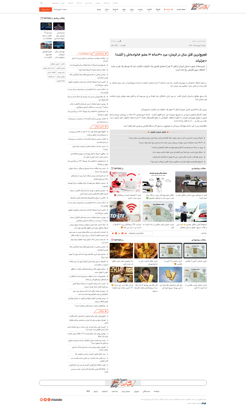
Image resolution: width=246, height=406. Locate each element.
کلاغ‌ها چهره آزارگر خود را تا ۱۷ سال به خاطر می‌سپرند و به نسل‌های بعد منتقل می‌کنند (88, 133)
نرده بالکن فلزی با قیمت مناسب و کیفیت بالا (90, 354)
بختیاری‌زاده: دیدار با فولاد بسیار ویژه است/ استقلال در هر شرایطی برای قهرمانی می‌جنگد (88, 278)
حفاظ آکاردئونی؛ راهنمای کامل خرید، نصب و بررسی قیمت (89, 370)
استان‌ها (115, 9)
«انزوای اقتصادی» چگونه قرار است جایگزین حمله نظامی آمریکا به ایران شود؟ (176, 161)
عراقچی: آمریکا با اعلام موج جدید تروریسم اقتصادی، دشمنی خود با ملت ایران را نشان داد (89, 155)
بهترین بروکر (61, 76)
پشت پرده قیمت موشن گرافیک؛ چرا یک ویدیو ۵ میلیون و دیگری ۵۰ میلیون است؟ (88, 341)
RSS (88, 391)
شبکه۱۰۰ (115, 3)
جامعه (168, 9)
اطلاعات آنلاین (200, 6)
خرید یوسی (61, 72)
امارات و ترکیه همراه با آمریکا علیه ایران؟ (92, 69)
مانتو (63, 64)
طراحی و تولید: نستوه (194, 403)
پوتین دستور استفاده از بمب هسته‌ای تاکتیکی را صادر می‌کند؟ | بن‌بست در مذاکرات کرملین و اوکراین (89, 106)
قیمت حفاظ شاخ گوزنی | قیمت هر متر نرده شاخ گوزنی (87, 365)
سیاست (140, 9)
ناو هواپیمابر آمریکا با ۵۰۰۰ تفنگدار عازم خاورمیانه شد (88, 65)
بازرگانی (101, 311)
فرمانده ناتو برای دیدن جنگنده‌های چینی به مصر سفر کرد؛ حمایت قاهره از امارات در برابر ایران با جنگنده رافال (88, 234)
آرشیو (63, 3)
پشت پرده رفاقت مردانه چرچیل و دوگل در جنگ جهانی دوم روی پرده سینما (88, 170)
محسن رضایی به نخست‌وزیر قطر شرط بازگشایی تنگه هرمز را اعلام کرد (88, 76)
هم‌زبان (97, 3)
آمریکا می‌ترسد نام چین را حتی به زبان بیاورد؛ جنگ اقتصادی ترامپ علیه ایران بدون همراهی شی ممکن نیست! (166, 138)
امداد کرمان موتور (48, 68)
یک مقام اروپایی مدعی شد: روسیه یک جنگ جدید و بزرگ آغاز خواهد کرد (87, 98)
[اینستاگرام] (48, 399)
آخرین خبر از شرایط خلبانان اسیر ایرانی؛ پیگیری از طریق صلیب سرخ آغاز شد (88, 212)
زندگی (107, 9)
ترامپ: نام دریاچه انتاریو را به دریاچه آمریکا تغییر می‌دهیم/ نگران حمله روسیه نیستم (90, 285)
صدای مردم (88, 3)
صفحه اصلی (201, 41)
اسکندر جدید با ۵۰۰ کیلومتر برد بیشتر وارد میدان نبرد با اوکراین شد (88, 91)
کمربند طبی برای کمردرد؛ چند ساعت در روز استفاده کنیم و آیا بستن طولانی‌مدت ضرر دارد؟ (88, 328)
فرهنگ (158, 9)
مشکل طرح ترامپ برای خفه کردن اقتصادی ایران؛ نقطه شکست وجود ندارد (177, 152)
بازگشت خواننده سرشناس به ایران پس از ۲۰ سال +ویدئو (90, 59)
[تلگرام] (41, 399)
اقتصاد (149, 9)
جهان (124, 9)
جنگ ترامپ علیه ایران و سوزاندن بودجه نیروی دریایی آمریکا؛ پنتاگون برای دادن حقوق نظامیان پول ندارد (89, 226)
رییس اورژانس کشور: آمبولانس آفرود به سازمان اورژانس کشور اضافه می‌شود (88, 300)
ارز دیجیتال (51, 76)
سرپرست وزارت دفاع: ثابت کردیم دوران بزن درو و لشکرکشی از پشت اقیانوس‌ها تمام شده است (90, 293)
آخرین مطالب (99, 126)
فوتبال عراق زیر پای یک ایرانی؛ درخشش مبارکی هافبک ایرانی (88, 321)
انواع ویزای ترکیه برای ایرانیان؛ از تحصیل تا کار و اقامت (87, 316)
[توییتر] (45, 399)
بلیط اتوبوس (61, 81)
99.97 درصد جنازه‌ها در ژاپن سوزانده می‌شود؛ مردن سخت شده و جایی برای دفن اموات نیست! (171, 142)
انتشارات (70, 3)
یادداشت (79, 3)
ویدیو (99, 9)
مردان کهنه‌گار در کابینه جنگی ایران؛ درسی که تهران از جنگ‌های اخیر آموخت (177, 157)
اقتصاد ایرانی (51, 72)
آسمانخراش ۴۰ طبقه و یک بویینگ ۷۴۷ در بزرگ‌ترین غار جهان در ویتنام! (88, 113)
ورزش (132, 9)
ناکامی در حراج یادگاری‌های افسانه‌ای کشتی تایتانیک (88, 197)
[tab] (101, 53)
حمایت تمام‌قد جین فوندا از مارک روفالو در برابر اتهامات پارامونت (88, 185)
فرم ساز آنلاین (61, 68)
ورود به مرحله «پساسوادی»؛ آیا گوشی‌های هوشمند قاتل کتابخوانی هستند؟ (177, 147)
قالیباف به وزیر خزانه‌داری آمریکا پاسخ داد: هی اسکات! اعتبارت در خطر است (88, 263)
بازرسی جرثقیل (55, 64)
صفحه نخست (181, 9)
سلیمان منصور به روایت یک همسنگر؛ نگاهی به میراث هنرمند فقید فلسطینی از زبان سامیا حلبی (89, 192)
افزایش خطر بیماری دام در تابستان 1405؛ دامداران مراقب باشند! (90, 348)
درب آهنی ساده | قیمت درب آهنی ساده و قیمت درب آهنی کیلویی (89, 359)
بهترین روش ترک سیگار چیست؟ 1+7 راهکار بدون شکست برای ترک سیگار (88, 335)
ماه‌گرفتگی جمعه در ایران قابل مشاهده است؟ (90, 305)
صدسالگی (106, 3)
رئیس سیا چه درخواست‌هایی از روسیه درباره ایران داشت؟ (90, 148)
